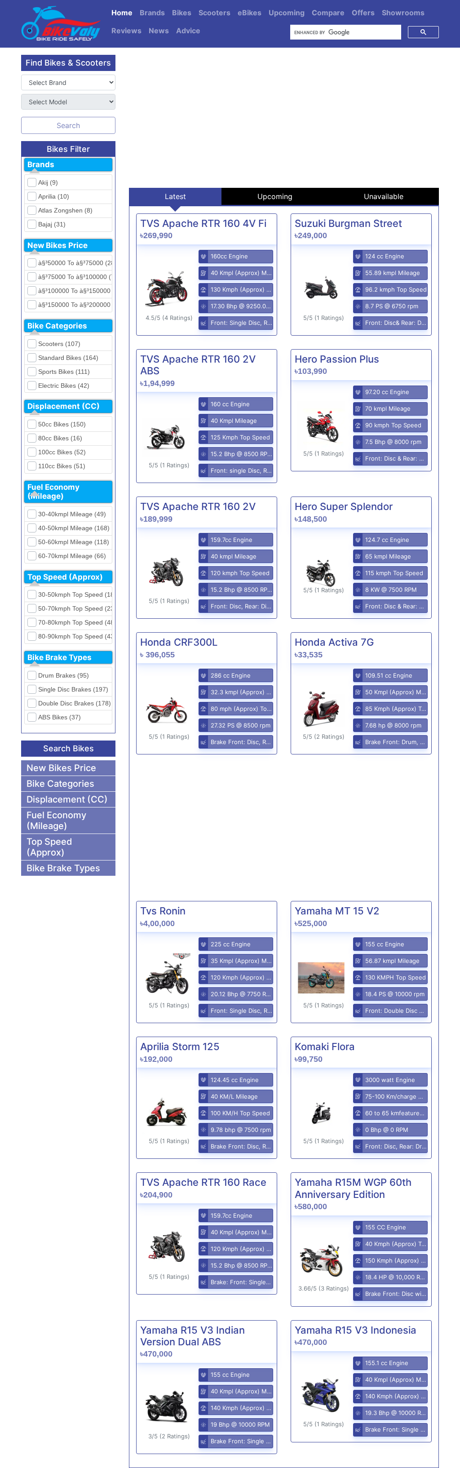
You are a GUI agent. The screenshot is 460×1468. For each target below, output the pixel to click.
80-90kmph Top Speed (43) (73, 636)
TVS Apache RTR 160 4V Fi (203, 223)
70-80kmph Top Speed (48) (73, 622)
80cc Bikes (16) (60, 438)
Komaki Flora (325, 1046)
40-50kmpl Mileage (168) (73, 528)
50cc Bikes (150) (62, 424)
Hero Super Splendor (344, 506)
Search (68, 125)
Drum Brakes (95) (63, 675)
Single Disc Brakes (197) (73, 689)
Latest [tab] (175, 196)
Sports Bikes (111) (64, 371)
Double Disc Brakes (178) (73, 703)
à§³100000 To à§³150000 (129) (73, 290)
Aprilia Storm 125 (180, 1046)
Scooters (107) (59, 343)
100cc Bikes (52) (62, 452)
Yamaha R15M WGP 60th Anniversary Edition (353, 1188)
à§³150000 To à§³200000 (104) (73, 304)
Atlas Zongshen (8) (65, 210)
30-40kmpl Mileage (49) (72, 514)
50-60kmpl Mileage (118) (73, 542)
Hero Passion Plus (337, 359)
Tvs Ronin (163, 911)
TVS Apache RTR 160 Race (203, 1182)
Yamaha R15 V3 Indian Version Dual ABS (192, 1336)
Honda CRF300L (178, 642)
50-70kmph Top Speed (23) (73, 608)
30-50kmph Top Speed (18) (73, 594)
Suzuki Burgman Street (348, 223)
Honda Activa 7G (334, 642)
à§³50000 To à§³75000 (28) (73, 262)
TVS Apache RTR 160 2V (198, 506)
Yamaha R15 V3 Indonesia (355, 1330)
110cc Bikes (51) (61, 466)
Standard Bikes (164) (68, 357)
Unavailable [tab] (383, 196)
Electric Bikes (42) (63, 385)
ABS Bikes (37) (59, 717)
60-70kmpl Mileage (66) (72, 555)
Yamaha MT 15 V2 (337, 911)
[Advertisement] (284, 118)
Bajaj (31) (52, 224)
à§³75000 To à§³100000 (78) (73, 276)
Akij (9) (48, 182)
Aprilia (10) (53, 196)
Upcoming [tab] (274, 196)
